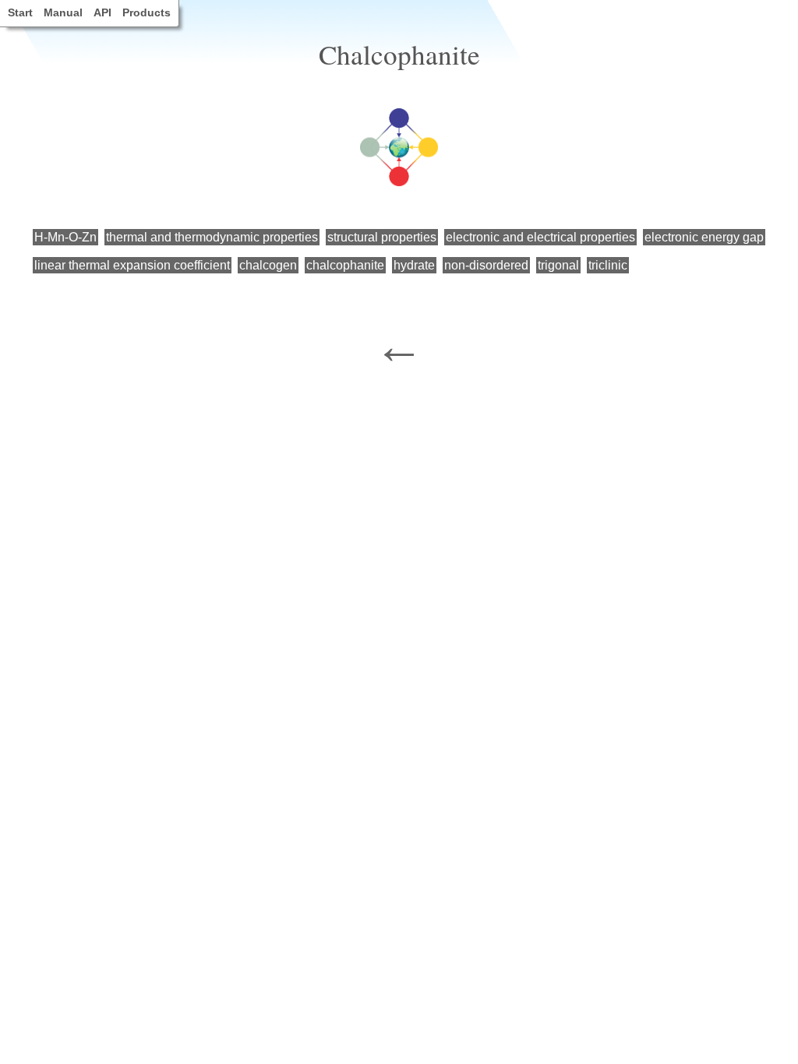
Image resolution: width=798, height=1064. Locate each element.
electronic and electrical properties (540, 237)
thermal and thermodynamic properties (212, 237)
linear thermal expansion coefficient (132, 265)
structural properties (381, 237)
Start (20, 12)
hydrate (414, 265)
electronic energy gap (704, 237)
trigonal (558, 265)
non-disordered (486, 265)
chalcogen (268, 265)
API (102, 12)
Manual (63, 12)
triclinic (607, 265)
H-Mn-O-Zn (65, 237)
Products (146, 12)
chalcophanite (345, 265)
